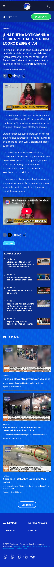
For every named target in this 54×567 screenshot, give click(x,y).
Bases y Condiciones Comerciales (28, 546)
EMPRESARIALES (37, 523)
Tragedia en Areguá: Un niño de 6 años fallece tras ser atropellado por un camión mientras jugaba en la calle (20, 307)
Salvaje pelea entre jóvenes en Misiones (26, 379)
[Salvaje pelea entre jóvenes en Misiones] (27, 358)
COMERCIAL (9, 530)
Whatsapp (41, 17)
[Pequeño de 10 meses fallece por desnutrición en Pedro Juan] (27, 407)
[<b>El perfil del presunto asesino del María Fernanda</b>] (43, 321)
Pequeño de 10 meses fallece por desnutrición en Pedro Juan (22, 429)
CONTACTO (34, 530)
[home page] (27, 6)
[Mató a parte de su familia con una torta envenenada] (43, 277)
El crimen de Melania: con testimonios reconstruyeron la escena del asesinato (20, 264)
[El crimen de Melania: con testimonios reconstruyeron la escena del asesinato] (43, 261)
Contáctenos (21, 549)
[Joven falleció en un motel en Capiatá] (43, 290)
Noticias (7, 29)
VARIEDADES (10, 523)
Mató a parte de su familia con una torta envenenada (19, 278)
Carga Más (27, 505)
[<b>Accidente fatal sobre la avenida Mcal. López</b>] (27, 458)
